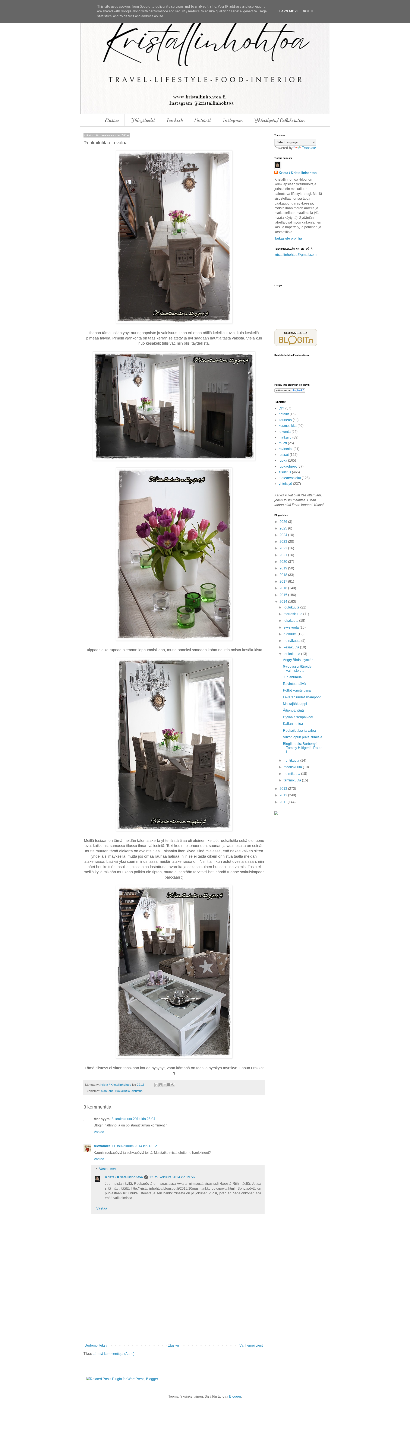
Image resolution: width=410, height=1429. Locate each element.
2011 (284, 802)
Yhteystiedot (143, 120)
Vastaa (99, 1132)
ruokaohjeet (288, 466)
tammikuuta (293, 780)
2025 (284, 528)
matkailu (285, 437)
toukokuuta (292, 654)
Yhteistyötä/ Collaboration (279, 120)
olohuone (107, 1091)
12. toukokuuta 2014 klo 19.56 (172, 1177)
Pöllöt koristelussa (297, 690)
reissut (284, 454)
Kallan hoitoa (293, 723)
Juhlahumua (292, 677)
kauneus (285, 420)
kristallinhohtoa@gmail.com (295, 254)
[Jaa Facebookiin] (169, 1085)
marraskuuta (293, 614)
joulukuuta (292, 607)
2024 (284, 535)
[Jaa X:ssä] (165, 1085)
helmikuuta (292, 773)
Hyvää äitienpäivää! (298, 717)
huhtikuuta (292, 760)
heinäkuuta (292, 640)
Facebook (175, 120)
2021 (284, 555)
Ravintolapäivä (294, 684)
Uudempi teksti (96, 1345)
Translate (309, 148)
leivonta (285, 431)
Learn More (288, 11)
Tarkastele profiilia (288, 238)
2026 (284, 522)
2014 (284, 601)
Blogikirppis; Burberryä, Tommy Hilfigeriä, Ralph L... (302, 748)
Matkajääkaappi (295, 704)
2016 (284, 588)
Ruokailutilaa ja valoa (299, 730)
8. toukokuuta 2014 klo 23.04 (133, 1119)
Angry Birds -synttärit (298, 660)
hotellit (284, 414)
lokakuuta (291, 620)
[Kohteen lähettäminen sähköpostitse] (156, 1085)
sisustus (137, 1091)
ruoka (283, 460)
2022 (284, 548)
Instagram (233, 120)
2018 (284, 575)
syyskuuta (292, 627)
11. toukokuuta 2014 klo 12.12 (134, 1146)
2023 (284, 541)
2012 (284, 795)
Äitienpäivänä (293, 710)
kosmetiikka (288, 425)
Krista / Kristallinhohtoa (124, 1177)
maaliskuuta (293, 767)
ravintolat (286, 449)
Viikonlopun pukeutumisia (302, 737)
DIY (281, 408)
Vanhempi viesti (251, 1345)
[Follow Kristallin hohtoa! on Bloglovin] (289, 391)
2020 (284, 561)
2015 (284, 595)
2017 (284, 581)
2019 (284, 568)
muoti (283, 443)
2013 (284, 788)
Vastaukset (107, 1169)
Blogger (235, 1396)
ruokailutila (122, 1091)
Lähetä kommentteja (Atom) (113, 1354)
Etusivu (112, 120)
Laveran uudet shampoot (302, 697)
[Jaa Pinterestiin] (173, 1085)
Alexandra (102, 1146)
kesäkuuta (292, 647)
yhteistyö (285, 484)
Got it (308, 11)
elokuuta (290, 634)
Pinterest (202, 120)
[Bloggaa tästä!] (160, 1085)
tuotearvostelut (290, 478)
